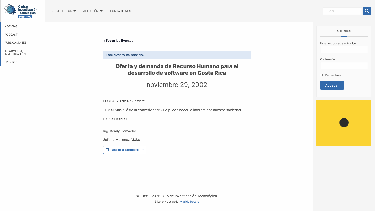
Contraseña (327, 59)
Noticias (11, 26)
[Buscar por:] (342, 11)
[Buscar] (367, 11)
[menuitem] (63, 7)
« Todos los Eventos (118, 40)
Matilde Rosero (189, 201)
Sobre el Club (61, 11)
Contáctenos (120, 11)
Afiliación (90, 11)
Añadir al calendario (125, 150)
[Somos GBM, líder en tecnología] (343, 122)
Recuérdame (332, 75)
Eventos (10, 62)
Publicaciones (15, 42)
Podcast (11, 34)
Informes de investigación (15, 52)
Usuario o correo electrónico (338, 43)
